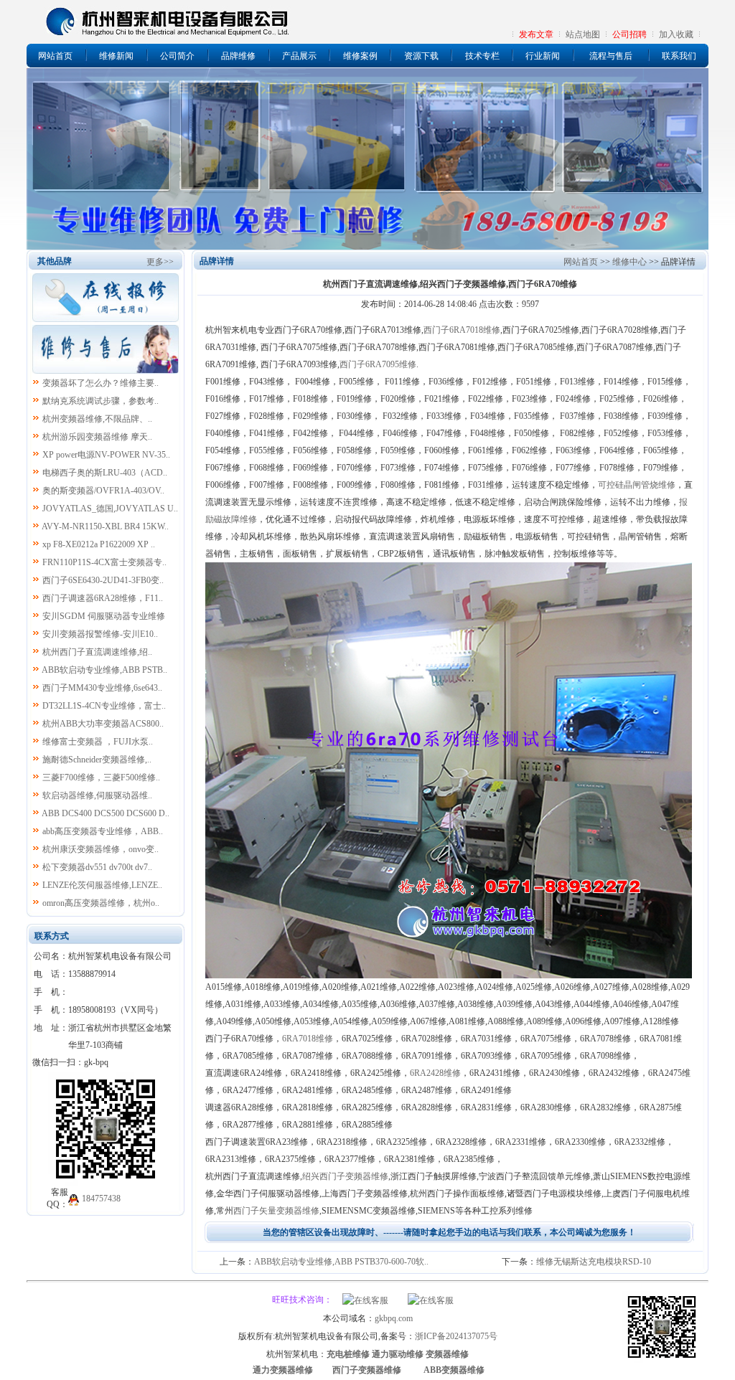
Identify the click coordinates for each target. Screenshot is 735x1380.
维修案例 (360, 56)
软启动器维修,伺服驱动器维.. (97, 795)
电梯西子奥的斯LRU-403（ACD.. (104, 473)
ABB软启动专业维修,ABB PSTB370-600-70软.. (341, 1262)
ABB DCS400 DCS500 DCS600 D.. (105, 813)
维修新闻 (116, 56)
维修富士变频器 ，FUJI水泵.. (97, 742)
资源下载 (421, 56)
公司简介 (177, 56)
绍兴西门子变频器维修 (345, 1176)
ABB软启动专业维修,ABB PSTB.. (104, 670)
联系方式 (51, 936)
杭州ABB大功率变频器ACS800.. (103, 724)
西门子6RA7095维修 (378, 364)
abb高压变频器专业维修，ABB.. (102, 831)
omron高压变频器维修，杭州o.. (100, 903)
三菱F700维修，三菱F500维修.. (101, 777)
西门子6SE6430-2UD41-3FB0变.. (103, 580)
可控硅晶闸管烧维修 (636, 485)
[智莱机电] (661, 1360)
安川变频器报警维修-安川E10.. (100, 634)
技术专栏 (482, 56)
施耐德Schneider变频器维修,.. (96, 760)
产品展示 (299, 56)
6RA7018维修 (307, 1039)
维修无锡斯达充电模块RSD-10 (593, 1262)
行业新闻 (542, 56)
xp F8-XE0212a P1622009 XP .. (98, 544)
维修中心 (629, 262)
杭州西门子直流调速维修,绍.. (97, 652)
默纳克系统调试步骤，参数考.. (100, 401)
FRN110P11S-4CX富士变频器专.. (104, 562)
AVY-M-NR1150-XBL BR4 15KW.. (105, 526)
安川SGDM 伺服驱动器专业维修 (103, 616)
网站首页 (55, 56)
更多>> (160, 262)
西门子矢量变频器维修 (276, 1211)
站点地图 (583, 34)
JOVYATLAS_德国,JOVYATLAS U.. (110, 509)
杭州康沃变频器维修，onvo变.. (100, 849)
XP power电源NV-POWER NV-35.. (106, 455)
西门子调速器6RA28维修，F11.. (102, 598)
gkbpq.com (394, 1318)
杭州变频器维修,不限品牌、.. (97, 419)
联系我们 (679, 56)
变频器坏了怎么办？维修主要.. (100, 383)
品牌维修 (238, 56)
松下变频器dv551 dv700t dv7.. (97, 867)
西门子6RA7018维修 (461, 330)
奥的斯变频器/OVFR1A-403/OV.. (103, 491)
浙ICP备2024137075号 (456, 1336)
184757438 (101, 1199)
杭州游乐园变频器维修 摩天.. (97, 437)
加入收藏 (676, 34)
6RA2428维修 (435, 1073)
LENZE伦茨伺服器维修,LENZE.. (102, 885)
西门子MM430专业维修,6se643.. (102, 688)
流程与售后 (610, 56)
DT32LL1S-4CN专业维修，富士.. (104, 706)
